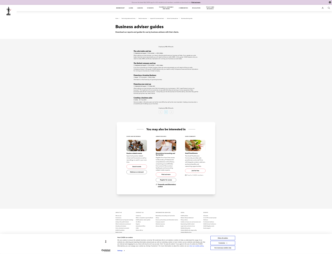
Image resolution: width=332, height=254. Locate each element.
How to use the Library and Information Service (167, 219)
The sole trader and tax (142, 51)
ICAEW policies (184, 215)
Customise (222, 243)
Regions (138, 224)
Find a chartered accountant (122, 228)
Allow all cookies (223, 238)
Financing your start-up (142, 84)
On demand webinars (208, 221)
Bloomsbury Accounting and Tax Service (165, 215)
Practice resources (143, 18)
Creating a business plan (143, 98)
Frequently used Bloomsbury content (167, 185)
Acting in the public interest (122, 221)
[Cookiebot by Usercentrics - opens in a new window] (106, 250)
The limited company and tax (145, 63)
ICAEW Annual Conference (209, 224)
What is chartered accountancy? (123, 224)
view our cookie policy (196, 246)
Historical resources (160, 224)
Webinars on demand (137, 172)
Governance (118, 217)
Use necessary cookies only (222, 248)
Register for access (166, 180)
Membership (120, 8)
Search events (136, 166)
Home (116, 18)
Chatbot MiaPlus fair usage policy (189, 230)
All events (205, 215)
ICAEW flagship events (208, 226)
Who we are (118, 215)
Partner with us (139, 230)
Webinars (205, 219)
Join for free (195, 170)
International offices (140, 226)
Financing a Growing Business (145, 75)
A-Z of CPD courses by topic (209, 217)
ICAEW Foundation (120, 230)
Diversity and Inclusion (121, 226)
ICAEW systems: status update (143, 219)
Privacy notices (184, 219)
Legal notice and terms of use (188, 226)
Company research (160, 221)
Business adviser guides (186, 18)
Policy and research (210, 8)
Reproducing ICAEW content (187, 224)
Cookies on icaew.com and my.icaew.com (191, 221)
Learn (131, 8)
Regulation (196, 8)
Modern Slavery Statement (187, 217)
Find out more (195, 2)
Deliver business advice (172, 18)
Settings (120, 250)
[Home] (8, 11)
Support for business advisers (157, 18)
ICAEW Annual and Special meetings (124, 219)
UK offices (138, 221)
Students (150, 8)
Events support (206, 228)
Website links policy (185, 228)
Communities (183, 8)
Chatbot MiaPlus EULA (186, 232)
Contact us (138, 215)
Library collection (160, 226)
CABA (137, 228)
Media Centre (119, 232)
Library (157, 217)
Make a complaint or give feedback (144, 217)
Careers (140, 8)
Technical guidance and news (166, 8)
